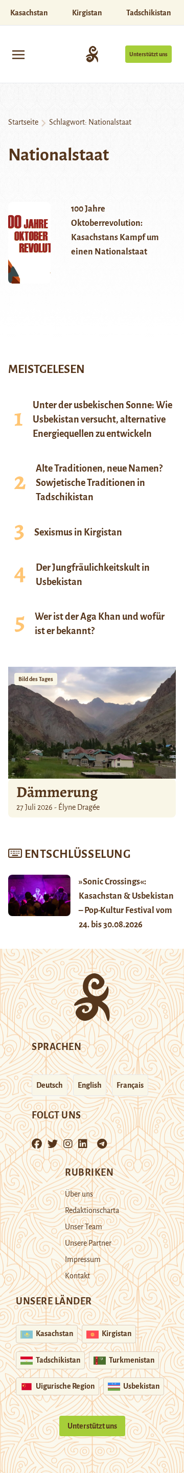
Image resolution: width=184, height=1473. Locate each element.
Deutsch (49, 1085)
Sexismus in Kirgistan (78, 532)
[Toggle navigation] (18, 54)
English (90, 1085)
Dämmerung (57, 792)
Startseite (23, 122)
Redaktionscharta (92, 1210)
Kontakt (77, 1276)
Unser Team (83, 1227)
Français (130, 1085)
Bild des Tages (35, 679)
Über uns (79, 1194)
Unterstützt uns (148, 54)
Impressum (83, 1259)
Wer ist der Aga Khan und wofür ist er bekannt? (100, 624)
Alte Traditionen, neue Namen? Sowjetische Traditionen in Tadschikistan (99, 482)
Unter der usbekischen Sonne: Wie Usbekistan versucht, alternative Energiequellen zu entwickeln (102, 419)
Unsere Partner (88, 1243)
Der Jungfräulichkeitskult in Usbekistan (93, 575)
